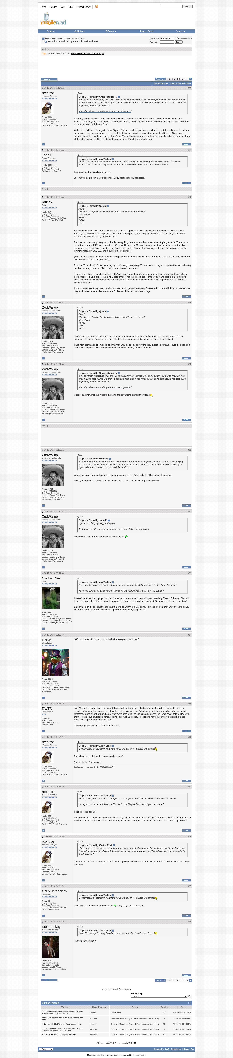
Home (43, 7)
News (82, 39)
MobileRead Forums (53, 39)
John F (47, 155)
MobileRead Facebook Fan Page (87, 53)
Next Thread (124, 989)
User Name (154, 38)
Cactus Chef (51, 578)
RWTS (47, 709)
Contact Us (159, 1049)
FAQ (167, 1049)
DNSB (46, 640)
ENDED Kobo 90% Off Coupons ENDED (59, 1035)
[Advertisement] (116, 66)
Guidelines (79, 31)
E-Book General (70, 39)
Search (179, 31)
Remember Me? (185, 39)
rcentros (48, 93)
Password (154, 42)
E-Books (110, 31)
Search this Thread (179, 83)
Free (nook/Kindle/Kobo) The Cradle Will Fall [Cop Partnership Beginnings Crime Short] (62, 1029)
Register (51, 31)
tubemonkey (51, 927)
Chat (71, 7)
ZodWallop (50, 307)
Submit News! (84, 7)
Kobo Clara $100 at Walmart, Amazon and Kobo (61, 1024)
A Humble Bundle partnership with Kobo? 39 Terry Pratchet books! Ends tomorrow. (62, 1012)
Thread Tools (159, 83)
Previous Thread (111, 989)
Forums (53, 7)
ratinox (47, 202)
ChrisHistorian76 (54, 891)
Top (192, 1049)
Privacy (185, 1049)
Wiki (63, 7)
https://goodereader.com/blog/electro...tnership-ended (105, 111)
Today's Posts (147, 31)
